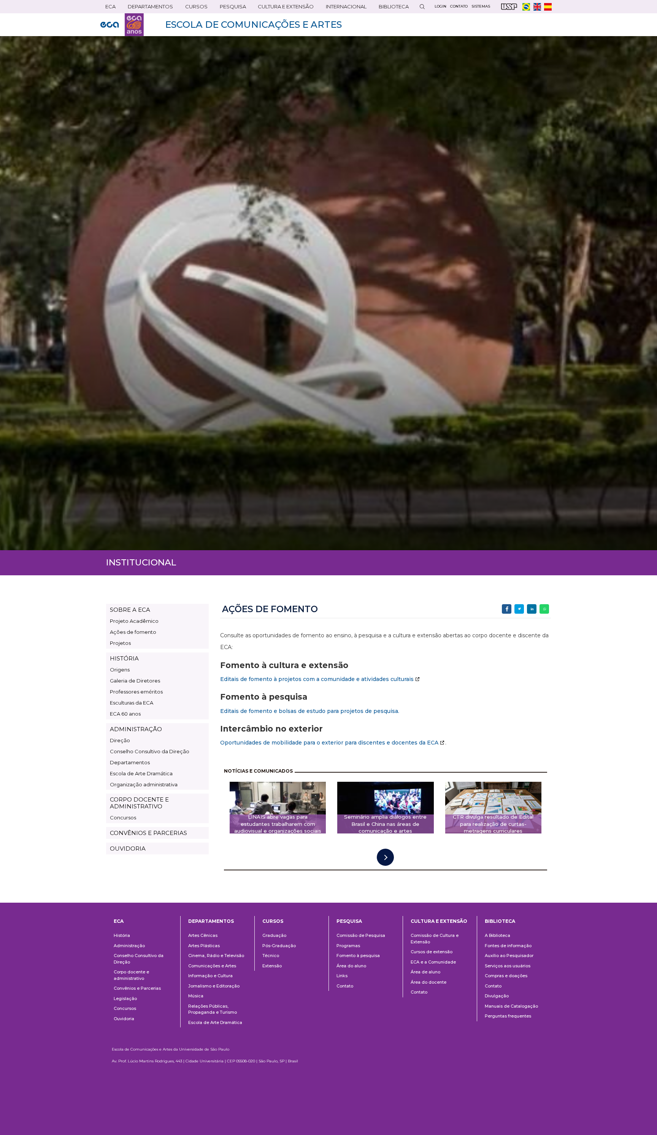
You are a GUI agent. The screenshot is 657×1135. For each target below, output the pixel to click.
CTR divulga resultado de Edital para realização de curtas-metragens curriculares (493, 823)
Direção (120, 740)
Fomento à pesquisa (358, 955)
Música (195, 995)
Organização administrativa (144, 784)
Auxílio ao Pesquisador (509, 955)
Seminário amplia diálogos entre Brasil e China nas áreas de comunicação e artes (385, 823)
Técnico (270, 955)
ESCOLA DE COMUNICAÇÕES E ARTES (253, 24)
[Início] (122, 24)
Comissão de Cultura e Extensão (435, 939)
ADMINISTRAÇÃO (136, 729)
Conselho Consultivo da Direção (149, 751)
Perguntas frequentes (508, 1016)
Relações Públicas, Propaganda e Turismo (212, 1009)
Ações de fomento (133, 632)
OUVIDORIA (128, 848)
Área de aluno (425, 972)
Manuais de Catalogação (511, 1006)
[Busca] (422, 6)
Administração (129, 945)
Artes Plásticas (204, 945)
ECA (108, 8)
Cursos (194, 8)
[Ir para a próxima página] (385, 857)
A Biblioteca (497, 935)
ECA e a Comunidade (433, 962)
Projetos (120, 643)
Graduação (274, 935)
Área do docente (428, 982)
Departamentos (130, 762)
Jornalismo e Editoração (214, 986)
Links (342, 975)
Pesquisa (230, 8)
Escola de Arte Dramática (141, 773)
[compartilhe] (506, 609)
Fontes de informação (508, 945)
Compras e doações (506, 975)
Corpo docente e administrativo (131, 975)
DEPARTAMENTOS (148, 8)
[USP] (509, 6)
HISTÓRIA (124, 658)
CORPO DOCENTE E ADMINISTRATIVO (139, 803)
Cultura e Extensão (283, 8)
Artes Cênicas (202, 935)
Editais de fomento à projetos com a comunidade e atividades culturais (317, 679)
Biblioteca (391, 8)
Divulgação (497, 995)
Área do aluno (351, 965)
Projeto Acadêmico (134, 621)
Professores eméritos (136, 692)
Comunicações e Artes (212, 965)
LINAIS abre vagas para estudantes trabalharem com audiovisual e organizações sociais (277, 823)
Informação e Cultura (210, 975)
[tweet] (519, 609)
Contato (344, 986)
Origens (120, 670)
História (122, 935)
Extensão (272, 965)
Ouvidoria (124, 1018)
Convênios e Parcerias (137, 988)
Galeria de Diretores (135, 681)
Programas (348, 945)
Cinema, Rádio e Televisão (216, 955)
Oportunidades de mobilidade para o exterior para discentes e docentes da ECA (329, 742)
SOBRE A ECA (130, 609)
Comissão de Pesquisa (360, 935)
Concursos (123, 817)
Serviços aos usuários (507, 965)
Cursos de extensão (431, 951)
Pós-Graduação (279, 945)
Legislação (125, 998)
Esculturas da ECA (131, 703)
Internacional (344, 8)
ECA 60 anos (125, 714)
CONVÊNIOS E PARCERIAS (148, 833)
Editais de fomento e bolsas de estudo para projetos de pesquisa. (309, 711)
